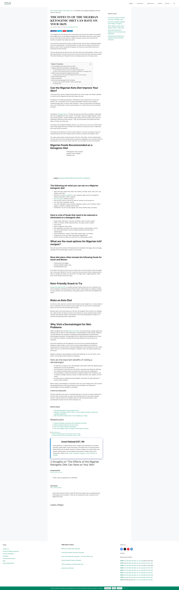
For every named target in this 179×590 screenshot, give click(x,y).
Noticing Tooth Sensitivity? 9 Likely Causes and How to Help (66, 433)
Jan (125, 560)
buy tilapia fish (69, 195)
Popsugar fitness (62, 114)
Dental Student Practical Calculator (71, 560)
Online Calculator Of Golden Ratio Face (72, 564)
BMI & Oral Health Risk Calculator (71, 548)
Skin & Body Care (68, 10)
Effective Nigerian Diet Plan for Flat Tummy (66, 425)
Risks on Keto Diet (57, 78)
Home (52, 10)
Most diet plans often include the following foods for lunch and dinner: (70, 74)
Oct (147, 563)
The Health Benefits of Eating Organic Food (66, 410)
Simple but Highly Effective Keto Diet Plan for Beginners (74, 178)
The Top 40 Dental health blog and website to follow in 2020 (66, 435)
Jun (137, 560)
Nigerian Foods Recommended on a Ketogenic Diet (65, 68)
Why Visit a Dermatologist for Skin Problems (63, 80)
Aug (142, 560)
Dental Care (140, 3)
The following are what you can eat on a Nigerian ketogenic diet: (69, 69)
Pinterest (92, 453)
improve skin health (73, 331)
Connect (167, 3)
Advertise (5, 556)
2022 (121, 570)
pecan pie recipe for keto (58, 287)
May (135, 560)
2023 (121, 568)
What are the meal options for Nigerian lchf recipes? (65, 73)
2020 (121, 575)
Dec (152, 563)
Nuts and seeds (58, 198)
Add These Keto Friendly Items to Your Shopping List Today (70, 415)
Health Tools (150, 3)
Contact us (6, 549)
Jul (139, 560)
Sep (144, 563)
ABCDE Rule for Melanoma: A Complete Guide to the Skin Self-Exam (116, 37)
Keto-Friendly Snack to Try (59, 76)
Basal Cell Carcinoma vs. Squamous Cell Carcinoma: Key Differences (116, 31)
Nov (149, 563)
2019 (121, 577)
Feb (127, 560)
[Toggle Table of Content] (89, 64)
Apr (132, 560)
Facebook (76, 453)
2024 (121, 565)
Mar (130, 560)
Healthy (131, 3)
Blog (56, 10)
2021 (121, 572)
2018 (121, 579)
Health (60, 10)
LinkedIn (55, 455)
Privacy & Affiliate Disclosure (11, 551)
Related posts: (58, 83)
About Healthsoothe (8, 563)
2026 (121, 560)
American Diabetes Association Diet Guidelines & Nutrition (70, 423)
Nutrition (160, 3)
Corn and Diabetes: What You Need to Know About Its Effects (71, 428)
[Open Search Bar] (174, 3)
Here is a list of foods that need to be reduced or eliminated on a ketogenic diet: (73, 71)
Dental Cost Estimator (68, 568)
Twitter (70, 453)
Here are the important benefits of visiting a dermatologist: (68, 81)
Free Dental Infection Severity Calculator (73, 552)
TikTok (87, 453)
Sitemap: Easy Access (9, 558)
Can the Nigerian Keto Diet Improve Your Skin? (64, 66)
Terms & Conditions (8, 553)
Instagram (82, 453)
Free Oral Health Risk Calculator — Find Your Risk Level (77, 556)
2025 (121, 563)
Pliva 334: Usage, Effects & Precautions (65, 426)
